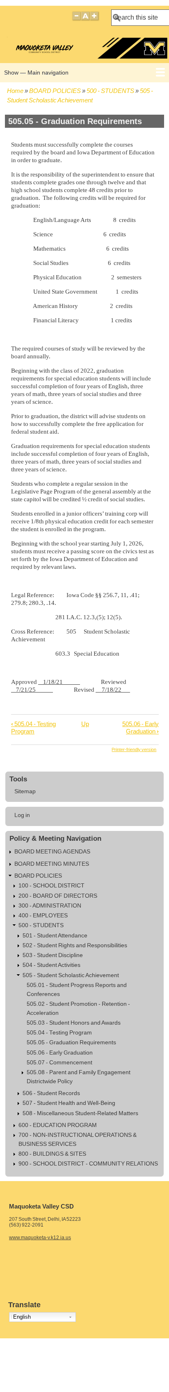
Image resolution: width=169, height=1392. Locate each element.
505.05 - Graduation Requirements (71, 1042)
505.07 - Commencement (59, 1062)
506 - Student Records (51, 1093)
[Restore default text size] (85, 19)
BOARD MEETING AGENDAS (52, 852)
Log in (22, 815)
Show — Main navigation (36, 72)
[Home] (85, 56)
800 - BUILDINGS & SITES (52, 1154)
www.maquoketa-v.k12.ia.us (40, 1237)
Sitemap (25, 791)
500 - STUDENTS (110, 90)
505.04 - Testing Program (33, 727)
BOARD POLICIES (55, 90)
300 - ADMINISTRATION (49, 906)
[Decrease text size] (76, 19)
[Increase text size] (95, 19)
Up (85, 723)
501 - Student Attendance (55, 936)
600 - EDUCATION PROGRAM (57, 1125)
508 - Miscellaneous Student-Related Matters (80, 1113)
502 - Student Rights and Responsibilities (75, 945)
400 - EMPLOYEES (43, 915)
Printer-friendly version (134, 749)
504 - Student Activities (51, 965)
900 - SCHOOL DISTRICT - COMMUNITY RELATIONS (88, 1164)
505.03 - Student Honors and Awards (74, 1023)
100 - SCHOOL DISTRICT (51, 886)
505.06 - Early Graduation (140, 727)
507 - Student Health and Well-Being (69, 1103)
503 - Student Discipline (53, 955)
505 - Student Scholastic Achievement (71, 975)
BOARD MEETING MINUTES (51, 864)
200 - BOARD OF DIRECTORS (57, 896)
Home (15, 90)
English (22, 1317)
